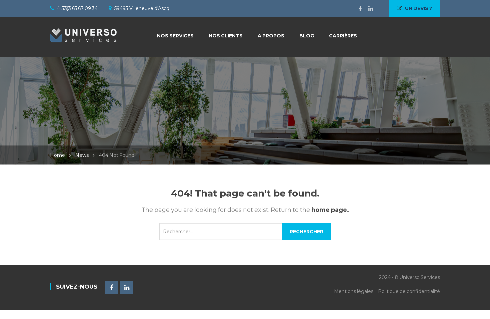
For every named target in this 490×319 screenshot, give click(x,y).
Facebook (357, 9)
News (82, 155)
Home (57, 155)
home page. (330, 210)
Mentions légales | (356, 291)
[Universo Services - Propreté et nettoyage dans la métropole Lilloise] (83, 33)
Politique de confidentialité (409, 291)
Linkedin (367, 9)
